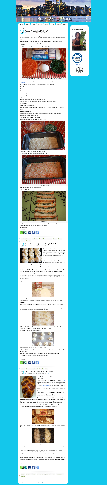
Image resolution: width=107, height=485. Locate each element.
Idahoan (23, 368)
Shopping (46, 24)
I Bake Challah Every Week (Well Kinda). (39, 372)
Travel (33, 24)
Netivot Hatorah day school (45, 238)
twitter (46, 368)
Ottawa (53, 474)
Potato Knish (29, 368)
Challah (63, 380)
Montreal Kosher (41, 474)
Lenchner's (28, 474)
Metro (34, 474)
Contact (65, 24)
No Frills (48, 474)
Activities (40, 24)
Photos (52, 24)
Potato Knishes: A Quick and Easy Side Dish (40, 244)
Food (27, 24)
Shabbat (60, 238)
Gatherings (28, 238)
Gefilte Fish (35, 238)
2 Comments (29, 32)
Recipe (55, 238)
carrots (22, 238)
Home (21, 24)
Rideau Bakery (46, 385)
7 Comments (29, 245)
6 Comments (29, 373)
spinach (23, 240)
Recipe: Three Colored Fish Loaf (36, 31)
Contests (59, 24)
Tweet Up (28, 240)
